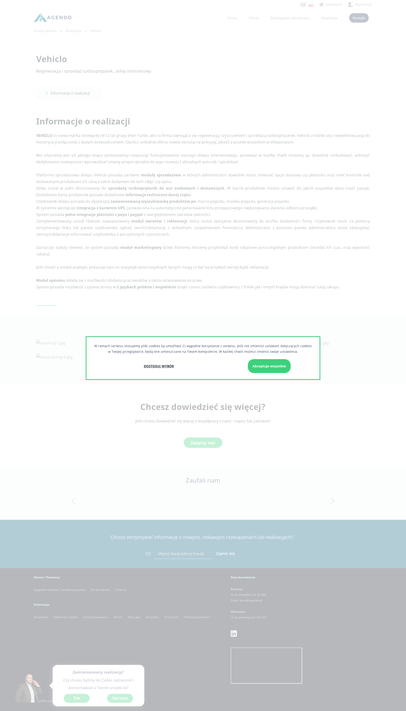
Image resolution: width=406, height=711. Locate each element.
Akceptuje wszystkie (269, 366)
